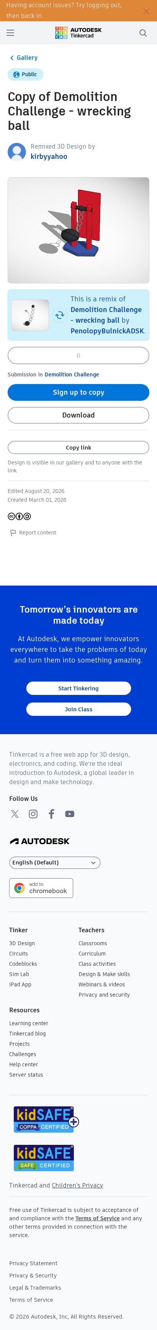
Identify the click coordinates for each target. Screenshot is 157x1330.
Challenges (22, 1054)
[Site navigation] (10, 32)
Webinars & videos (101, 984)
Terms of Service (97, 1218)
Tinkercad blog (27, 1033)
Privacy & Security (33, 1275)
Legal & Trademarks (35, 1288)
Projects (19, 1044)
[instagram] (33, 813)
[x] (15, 813)
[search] (143, 32)
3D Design (22, 943)
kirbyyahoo (48, 156)
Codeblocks (23, 964)
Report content (37, 532)
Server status (26, 1075)
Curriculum (92, 953)
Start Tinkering (78, 688)
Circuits (18, 953)
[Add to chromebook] (41, 887)
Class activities (97, 964)
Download (78, 415)
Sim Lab (19, 974)
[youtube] (69, 813)
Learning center (28, 1023)
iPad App (20, 984)
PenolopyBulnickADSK (107, 331)
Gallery (27, 57)
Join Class (79, 709)
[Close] (146, 11)
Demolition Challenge (72, 374)
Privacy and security (104, 995)
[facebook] (51, 813)
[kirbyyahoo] (17, 151)
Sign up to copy (78, 392)
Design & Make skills (104, 974)
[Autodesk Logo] (39, 842)
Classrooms (92, 943)
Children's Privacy (77, 1185)
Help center (23, 1064)
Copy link (78, 447)
